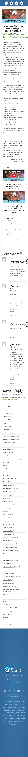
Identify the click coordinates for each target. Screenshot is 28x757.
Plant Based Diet (7, 563)
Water (4, 617)
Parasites (5, 557)
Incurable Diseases (7, 504)
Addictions (5, 406)
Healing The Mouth (7, 485)
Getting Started (8, 36)
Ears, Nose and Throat (8, 442)
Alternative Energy (7, 413)
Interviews (5, 511)
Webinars (5, 620)
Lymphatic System (7, 527)
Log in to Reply (13, 278)
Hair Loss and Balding (8, 478)
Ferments (5, 465)
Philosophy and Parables (9, 560)
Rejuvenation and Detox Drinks (10, 576)
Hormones (5, 498)
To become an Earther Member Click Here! (13, 207)
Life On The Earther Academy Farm (12, 220)
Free (23, 34)
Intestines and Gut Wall (8, 514)
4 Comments (8, 39)
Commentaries (6, 429)
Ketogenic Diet (6, 517)
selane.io (16, 696)
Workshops (5, 624)
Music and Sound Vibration (9, 550)
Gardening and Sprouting (9, 472)
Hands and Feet (6, 481)
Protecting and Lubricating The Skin (12, 239)
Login (8, 210)
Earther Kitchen (6, 452)
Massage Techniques (8, 530)
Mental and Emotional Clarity (10, 537)
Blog (4, 423)
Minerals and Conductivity (9, 547)
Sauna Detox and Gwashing (9, 586)
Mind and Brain (6, 540)
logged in (10, 394)
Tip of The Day (6, 611)
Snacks (4, 598)
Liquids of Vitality (7, 524)
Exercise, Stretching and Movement (11, 459)
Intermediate (6, 508)
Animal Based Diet (7, 416)
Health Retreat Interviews (9, 488)
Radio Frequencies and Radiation (11, 566)
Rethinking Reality (7, 579)
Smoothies (5, 594)
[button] (6, 3)
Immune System (6, 501)
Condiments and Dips (8, 433)
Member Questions (7, 534)
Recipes (5, 570)
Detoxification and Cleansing (10, 436)
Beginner (6, 34)
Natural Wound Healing (8, 553)
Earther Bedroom (7, 449)
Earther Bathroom (15, 34)
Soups (4, 601)
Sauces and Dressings (8, 583)
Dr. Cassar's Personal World (9, 439)
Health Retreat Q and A (8, 491)
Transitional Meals (7, 614)
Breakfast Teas (6, 426)
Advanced (5, 410)
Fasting (4, 462)
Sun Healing (6, 604)
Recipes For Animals (8, 573)
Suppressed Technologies (9, 607)
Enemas (5, 455)
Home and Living (18, 36)
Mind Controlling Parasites (9, 544)
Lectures (5, 521)
